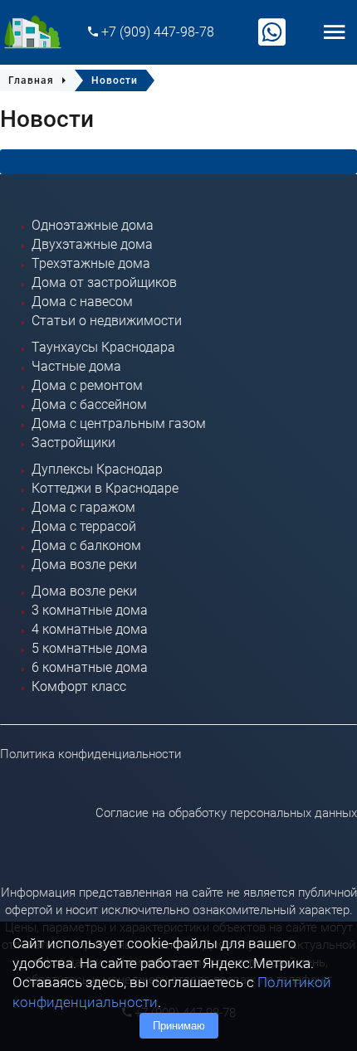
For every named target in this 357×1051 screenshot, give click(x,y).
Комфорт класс (79, 686)
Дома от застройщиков (104, 282)
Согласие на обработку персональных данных (226, 812)
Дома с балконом (86, 545)
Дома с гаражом (83, 507)
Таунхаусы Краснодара (103, 347)
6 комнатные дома (90, 667)
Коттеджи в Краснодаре (105, 488)
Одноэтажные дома (93, 225)
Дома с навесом (82, 301)
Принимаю (179, 1025)
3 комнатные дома (90, 610)
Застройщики (73, 442)
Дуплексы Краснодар (97, 469)
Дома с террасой (84, 526)
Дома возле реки (84, 564)
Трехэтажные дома (91, 263)
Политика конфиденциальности (90, 754)
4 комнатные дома (90, 629)
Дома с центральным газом (119, 423)
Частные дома (76, 366)
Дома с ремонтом (87, 385)
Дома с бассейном (89, 404)
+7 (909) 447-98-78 (156, 32)
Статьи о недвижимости (107, 320)
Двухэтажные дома (92, 244)
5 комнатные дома (90, 648)
